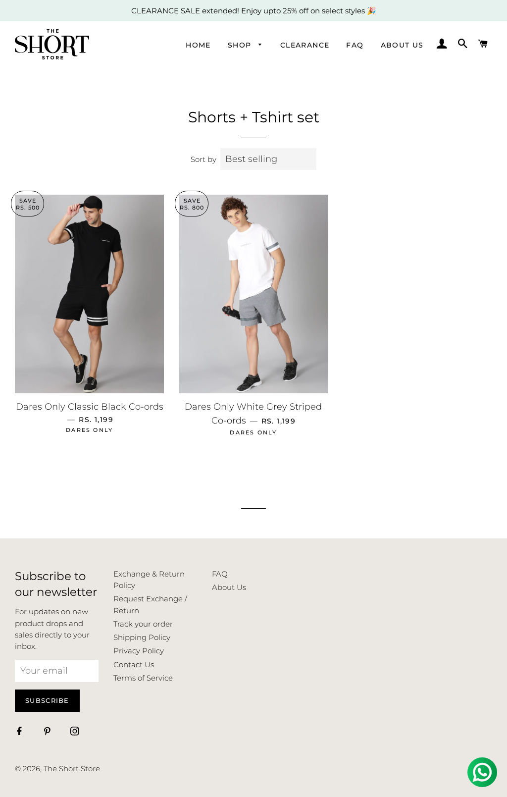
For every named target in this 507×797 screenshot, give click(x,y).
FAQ (354, 45)
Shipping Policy (141, 637)
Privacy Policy (138, 650)
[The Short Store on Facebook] (20, 732)
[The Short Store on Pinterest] (48, 732)
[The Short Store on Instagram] (75, 732)
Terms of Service (143, 678)
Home (198, 45)
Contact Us (133, 664)
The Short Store (72, 768)
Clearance (305, 45)
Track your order (143, 624)
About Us (402, 45)
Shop (241, 45)
